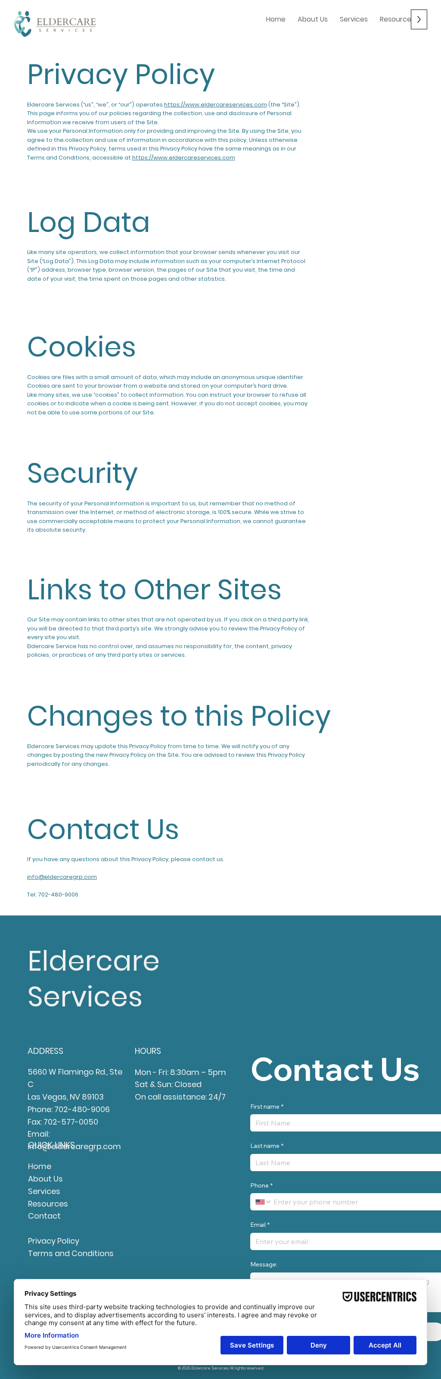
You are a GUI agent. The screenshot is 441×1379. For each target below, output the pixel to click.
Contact (44, 1215)
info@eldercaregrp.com (62, 877)
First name (266, 1106)
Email (260, 1225)
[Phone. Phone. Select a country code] (263, 1201)
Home (39, 1166)
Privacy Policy (53, 1240)
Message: (263, 1264)
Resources (48, 1203)
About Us (45, 1178)
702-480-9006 (82, 1109)
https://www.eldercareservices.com (215, 104)
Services (44, 1191)
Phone (261, 1185)
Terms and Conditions (71, 1253)
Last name (266, 1146)
